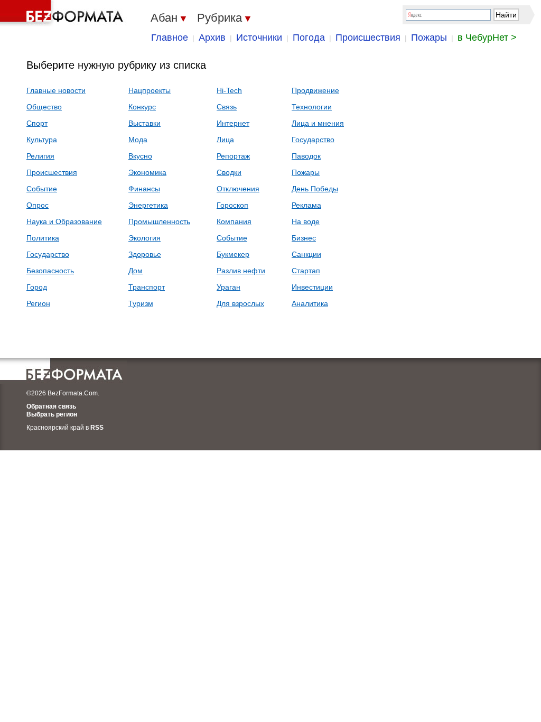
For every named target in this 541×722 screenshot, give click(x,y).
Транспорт (146, 287)
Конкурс (142, 107)
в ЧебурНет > (487, 37)
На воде (306, 221)
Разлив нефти (241, 270)
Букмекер (233, 254)
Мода (137, 139)
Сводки (229, 172)
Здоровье (144, 254)
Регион (38, 303)
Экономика (147, 172)
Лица (225, 139)
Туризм (140, 303)
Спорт (37, 123)
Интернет (233, 123)
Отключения (238, 188)
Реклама (306, 205)
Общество (44, 107)
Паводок (306, 156)
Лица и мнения (318, 123)
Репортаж (233, 156)
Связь (227, 107)
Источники (259, 37)
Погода (309, 37)
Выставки (144, 123)
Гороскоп (232, 205)
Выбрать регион (51, 414)
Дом (135, 270)
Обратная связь (51, 406)
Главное (169, 37)
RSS (97, 427)
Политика (42, 238)
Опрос (37, 205)
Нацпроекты (149, 90)
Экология (144, 238)
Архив (212, 37)
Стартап (306, 270)
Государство (47, 254)
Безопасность (50, 270)
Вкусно (140, 156)
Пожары (429, 37)
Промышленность (159, 221)
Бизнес (304, 238)
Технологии (312, 107)
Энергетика (148, 205)
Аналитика (310, 303)
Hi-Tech (229, 90)
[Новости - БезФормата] (63, 13)
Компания (234, 221)
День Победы (315, 188)
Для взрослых (240, 303)
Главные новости (56, 90)
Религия (40, 156)
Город (36, 287)
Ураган (228, 287)
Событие (41, 188)
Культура (41, 139)
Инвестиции (312, 287)
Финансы (144, 188)
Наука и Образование (64, 221)
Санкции (306, 254)
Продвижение (315, 90)
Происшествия (367, 37)
